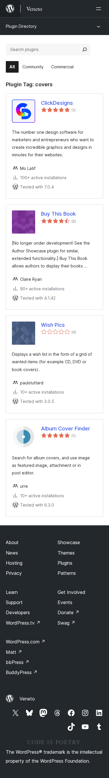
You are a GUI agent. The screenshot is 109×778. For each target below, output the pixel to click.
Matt (14, 652)
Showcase (69, 542)
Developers (18, 612)
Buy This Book (58, 214)
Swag (66, 623)
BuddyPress (21, 672)
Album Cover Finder (65, 428)
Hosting (14, 563)
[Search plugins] (84, 49)
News (12, 553)
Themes (66, 553)
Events (65, 602)
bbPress (17, 662)
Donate (68, 612)
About (12, 542)
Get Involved (71, 592)
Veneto (27, 699)
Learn (12, 592)
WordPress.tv (23, 623)
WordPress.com (25, 642)
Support (14, 602)
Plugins (65, 563)
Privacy (14, 573)
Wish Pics (53, 325)
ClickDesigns (57, 103)
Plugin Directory (21, 26)
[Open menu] (99, 8)
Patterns (67, 573)
